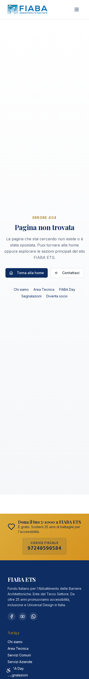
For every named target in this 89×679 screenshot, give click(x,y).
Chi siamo (21, 289)
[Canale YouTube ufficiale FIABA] (23, 616)
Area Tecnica (43, 289)
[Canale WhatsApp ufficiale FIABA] (33, 616)
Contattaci (71, 273)
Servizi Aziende (20, 662)
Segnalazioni (31, 296)
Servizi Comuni (19, 655)
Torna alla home (30, 273)
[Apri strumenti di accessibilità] (8, 670)
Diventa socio (57, 296)
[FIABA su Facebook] (12, 616)
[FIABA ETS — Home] (27, 9)
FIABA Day (67, 289)
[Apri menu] (76, 9)
